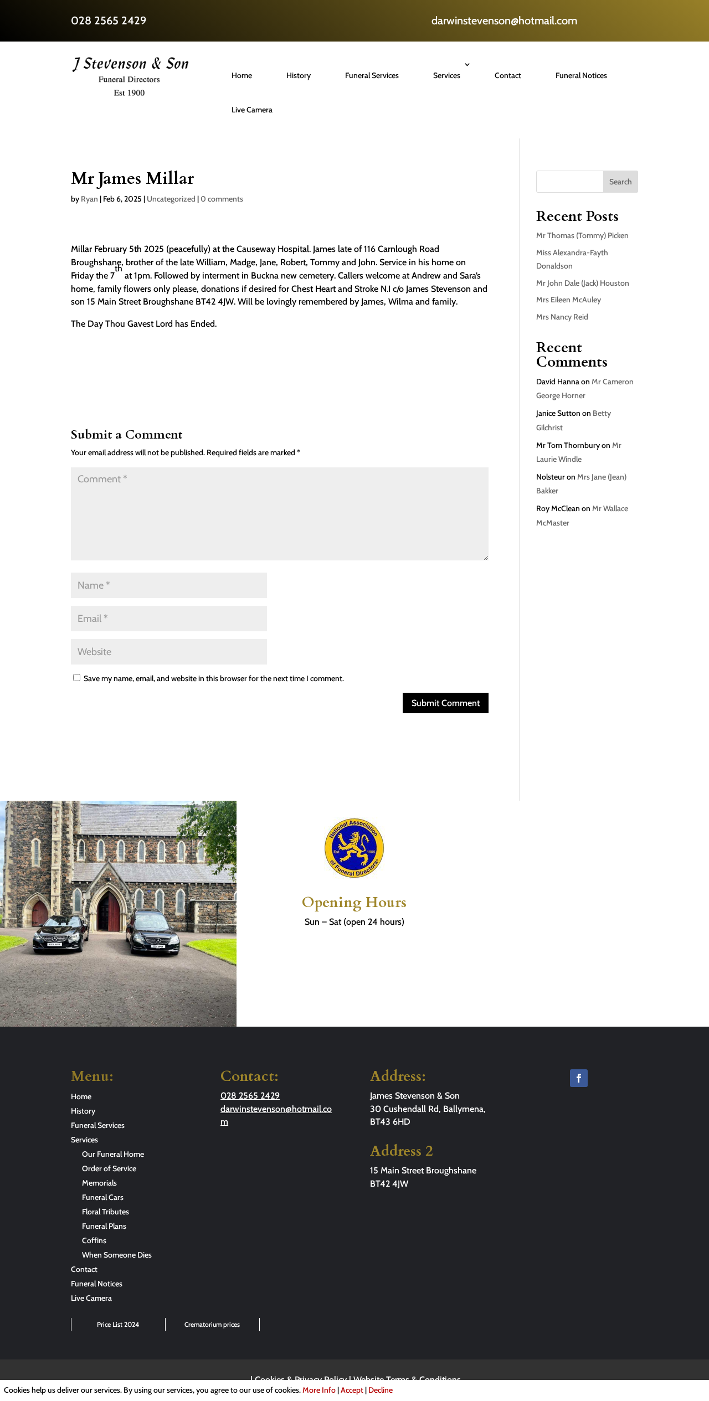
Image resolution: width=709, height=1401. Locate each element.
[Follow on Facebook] (579, 1078)
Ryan (89, 199)
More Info (319, 1390)
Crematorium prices (212, 1324)
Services (446, 75)
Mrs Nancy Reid (562, 317)
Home (242, 75)
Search (620, 182)
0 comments (222, 199)
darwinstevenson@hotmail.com (504, 20)
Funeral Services (372, 75)
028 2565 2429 (108, 20)
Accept (352, 1390)
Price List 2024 (118, 1324)
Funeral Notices (581, 75)
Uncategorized (171, 199)
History (298, 75)
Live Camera (252, 110)
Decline (380, 1390)
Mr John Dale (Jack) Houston (582, 283)
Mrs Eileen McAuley (568, 300)
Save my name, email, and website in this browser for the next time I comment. (214, 678)
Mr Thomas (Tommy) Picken (582, 235)
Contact (508, 75)
